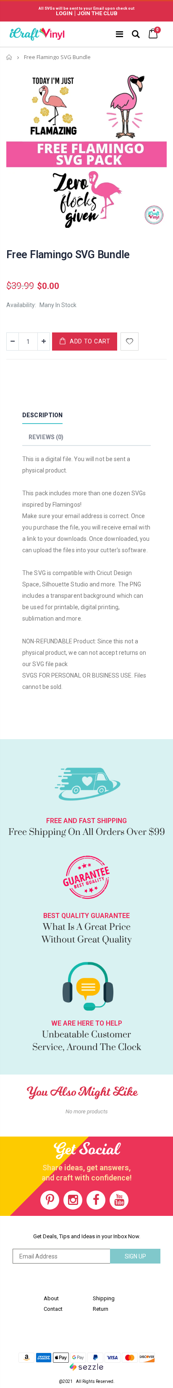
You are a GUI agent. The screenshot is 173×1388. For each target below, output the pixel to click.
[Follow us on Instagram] (72, 1200)
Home (9, 57)
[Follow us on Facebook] (95, 1200)
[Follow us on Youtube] (119, 1200)
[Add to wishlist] (130, 341)
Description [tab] (42, 415)
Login (64, 13)
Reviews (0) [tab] (46, 437)
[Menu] (119, 34)
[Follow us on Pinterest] (49, 1200)
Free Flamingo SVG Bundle (68, 254)
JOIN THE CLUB (97, 13)
